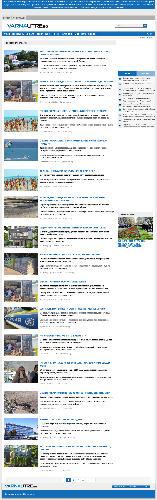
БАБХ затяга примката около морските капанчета (63, 281)
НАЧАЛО (6, 33)
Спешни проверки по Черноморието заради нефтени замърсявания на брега (75, 392)
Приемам (118, 7)
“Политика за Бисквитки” (62, 7)
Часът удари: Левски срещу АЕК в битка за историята (139, 110)
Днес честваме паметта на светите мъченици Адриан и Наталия (136, 79)
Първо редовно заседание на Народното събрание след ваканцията (138, 125)
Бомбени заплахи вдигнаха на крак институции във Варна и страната (72, 308)
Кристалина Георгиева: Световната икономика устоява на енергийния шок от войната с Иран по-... (139, 116)
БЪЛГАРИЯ (30, 33)
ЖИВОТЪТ (92, 33)
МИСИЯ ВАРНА (18, 33)
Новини (6, 17)
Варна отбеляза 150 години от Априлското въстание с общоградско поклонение (132, 244)
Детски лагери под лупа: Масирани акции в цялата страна (67, 170)
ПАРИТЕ (48, 33)
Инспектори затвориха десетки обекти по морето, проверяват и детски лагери (76, 81)
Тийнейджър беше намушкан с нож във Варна (139, 120)
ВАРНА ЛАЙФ (66, 33)
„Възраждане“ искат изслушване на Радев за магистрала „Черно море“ (137, 99)
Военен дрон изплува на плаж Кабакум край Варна (138, 94)
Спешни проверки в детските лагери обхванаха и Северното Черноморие (73, 111)
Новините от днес (146, 37)
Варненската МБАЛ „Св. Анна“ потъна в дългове (62, 419)
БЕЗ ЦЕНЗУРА (80, 33)
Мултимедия (19, 17)
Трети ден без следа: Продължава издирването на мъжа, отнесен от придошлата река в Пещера (136, 105)
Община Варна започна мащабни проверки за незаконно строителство (73, 227)
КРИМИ (40, 33)
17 (88, 480)
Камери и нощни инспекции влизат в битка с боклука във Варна (70, 254)
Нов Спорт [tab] (145, 73)
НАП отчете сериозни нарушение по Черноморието (63, 335)
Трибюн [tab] (127, 73)
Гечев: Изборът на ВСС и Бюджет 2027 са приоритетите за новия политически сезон (139, 90)
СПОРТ (56, 33)
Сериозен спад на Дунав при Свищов (137, 83)
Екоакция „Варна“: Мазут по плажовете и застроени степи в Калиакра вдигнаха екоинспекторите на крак (72, 199)
